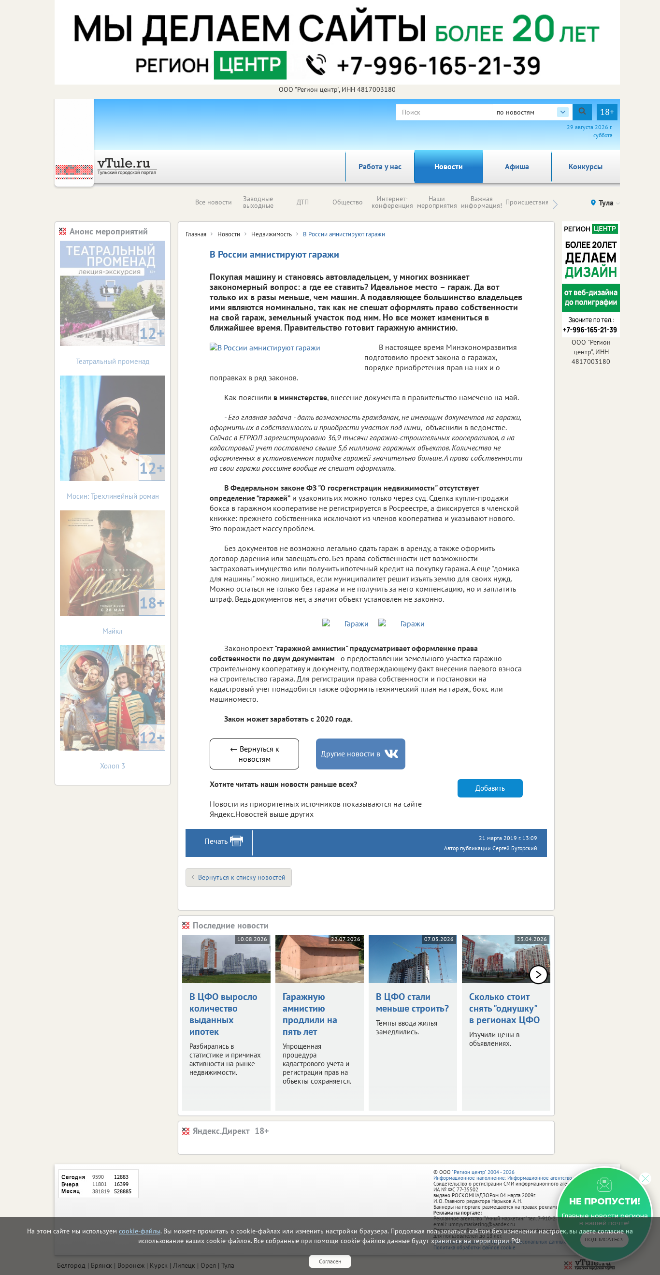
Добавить (490, 788)
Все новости (213, 202)
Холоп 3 (132, 748)
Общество (347, 202)
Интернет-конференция (392, 202)
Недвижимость (271, 234)
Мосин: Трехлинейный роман (116, 479)
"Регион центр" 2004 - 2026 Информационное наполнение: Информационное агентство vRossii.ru (514, 1175)
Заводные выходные (258, 202)
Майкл (133, 614)
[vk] (392, 753)
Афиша (517, 166)
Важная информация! (481, 202)
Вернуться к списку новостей (242, 877)
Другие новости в (350, 753)
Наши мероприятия (437, 202)
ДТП (303, 202)
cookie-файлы (139, 1231)
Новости (448, 166)
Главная (196, 234)
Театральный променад (120, 344)
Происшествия (527, 202)
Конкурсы (586, 166)
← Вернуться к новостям (254, 754)
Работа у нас (380, 166)
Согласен (330, 1261)
